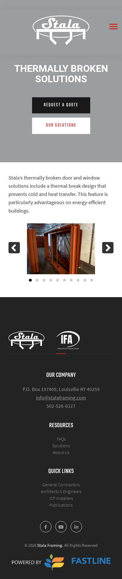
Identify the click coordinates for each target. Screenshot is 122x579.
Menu (113, 26)
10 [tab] (91, 280)
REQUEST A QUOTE (61, 105)
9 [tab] (84, 280)
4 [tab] (50, 280)
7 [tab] (71, 280)
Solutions (61, 445)
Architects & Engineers (61, 491)
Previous (14, 247)
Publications (61, 505)
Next (107, 247)
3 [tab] (44, 280)
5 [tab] (57, 280)
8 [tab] (78, 280)
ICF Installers (61, 498)
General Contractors (61, 484)
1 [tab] (30, 280)
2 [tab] (37, 280)
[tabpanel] (61, 248)
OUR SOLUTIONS (61, 125)
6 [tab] (64, 280)
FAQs (61, 439)
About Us (61, 452)
